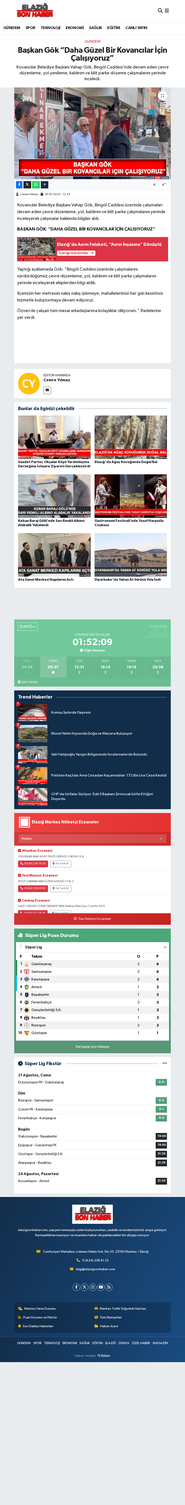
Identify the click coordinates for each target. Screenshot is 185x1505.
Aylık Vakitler (29, 682)
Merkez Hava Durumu (40, 1308)
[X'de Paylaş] (27, 185)
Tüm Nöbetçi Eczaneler (94, 918)
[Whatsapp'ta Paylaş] (36, 185)
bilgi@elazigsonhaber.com (95, 1269)
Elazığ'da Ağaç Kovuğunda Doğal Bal (126, 462)
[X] (84, 1287)
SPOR (30, 28)
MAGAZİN (160, 1343)
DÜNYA (124, 1343)
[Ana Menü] (167, 11)
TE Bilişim (103, 1355)
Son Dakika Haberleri (38, 1326)
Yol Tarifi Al (62, 863)
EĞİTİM (113, 28)
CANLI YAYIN (136, 28)
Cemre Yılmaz (29, 194)
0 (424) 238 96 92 (35, 888)
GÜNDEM (11, 28)
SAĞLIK (95, 28)
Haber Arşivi (109, 1326)
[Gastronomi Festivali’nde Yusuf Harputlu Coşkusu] (131, 496)
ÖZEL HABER (141, 1343)
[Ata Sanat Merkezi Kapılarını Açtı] (54, 555)
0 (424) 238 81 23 (95, 1260)
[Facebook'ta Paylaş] (19, 185)
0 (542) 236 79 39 (35, 863)
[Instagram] (92, 1287)
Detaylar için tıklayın (92, 1047)
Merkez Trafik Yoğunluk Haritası (123, 1308)
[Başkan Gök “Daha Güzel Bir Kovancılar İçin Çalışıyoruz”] (92, 133)
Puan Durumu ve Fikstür (40, 1317)
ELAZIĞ (110, 1343)
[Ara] (160, 11)
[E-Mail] (47, 390)
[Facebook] (76, 1287)
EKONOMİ (75, 28)
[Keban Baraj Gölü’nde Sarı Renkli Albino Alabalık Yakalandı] (54, 496)
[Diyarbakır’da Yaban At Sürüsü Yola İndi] (131, 555)
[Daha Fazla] (44, 185)
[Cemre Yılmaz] (29, 383)
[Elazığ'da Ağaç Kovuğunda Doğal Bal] (131, 437)
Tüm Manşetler (111, 1317)
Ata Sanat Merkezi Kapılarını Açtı (45, 579)
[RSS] (109, 1287)
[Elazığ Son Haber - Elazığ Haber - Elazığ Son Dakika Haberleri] (34, 11)
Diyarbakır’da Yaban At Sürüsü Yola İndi (128, 579)
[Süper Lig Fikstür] (165, 1064)
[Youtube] (100, 1287)
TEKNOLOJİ (50, 28)
